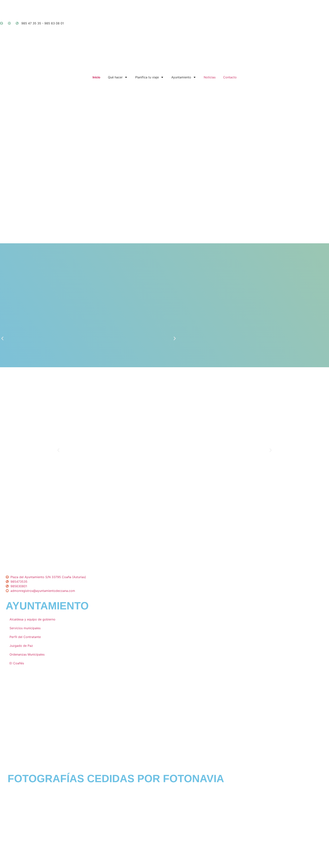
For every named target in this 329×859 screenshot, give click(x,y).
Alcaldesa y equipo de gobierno (32, 619)
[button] (2, 338)
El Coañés (17, 663)
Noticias (210, 77)
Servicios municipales (25, 628)
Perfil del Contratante (25, 637)
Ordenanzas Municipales (27, 654)
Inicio (96, 77)
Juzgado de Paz (21, 646)
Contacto (230, 77)
